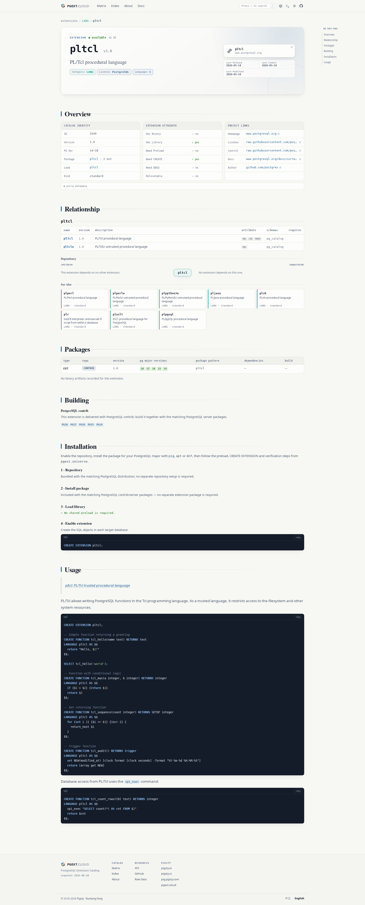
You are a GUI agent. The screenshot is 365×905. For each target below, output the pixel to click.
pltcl (84, 48)
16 (153, 368)
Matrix (101, 6)
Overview (329, 34)
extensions (69, 20)
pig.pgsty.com (170, 879)
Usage (327, 62)
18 (142, 368)
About (128, 6)
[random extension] (281, 6)
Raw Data (141, 879)
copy (298, 537)
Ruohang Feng (94, 898)
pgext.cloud (168, 885)
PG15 (91, 424)
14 (165, 368)
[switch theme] (294, 6)
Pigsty (80, 898)
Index (115, 6)
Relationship (331, 40)
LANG (85, 20)
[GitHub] (301, 6)
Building (328, 51)
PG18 (65, 424)
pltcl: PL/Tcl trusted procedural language (97, 585)
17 (148, 368)
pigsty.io (166, 868)
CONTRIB (89, 368)
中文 (288, 898)
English (299, 898)
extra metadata (76, 186)
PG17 (73, 424)
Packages (329, 45)
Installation (330, 56)
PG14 (99, 424)
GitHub (139, 873)
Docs (141, 6)
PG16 (82, 424)
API (137, 868)
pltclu (69, 246)
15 (159, 368)
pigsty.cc (166, 873)
